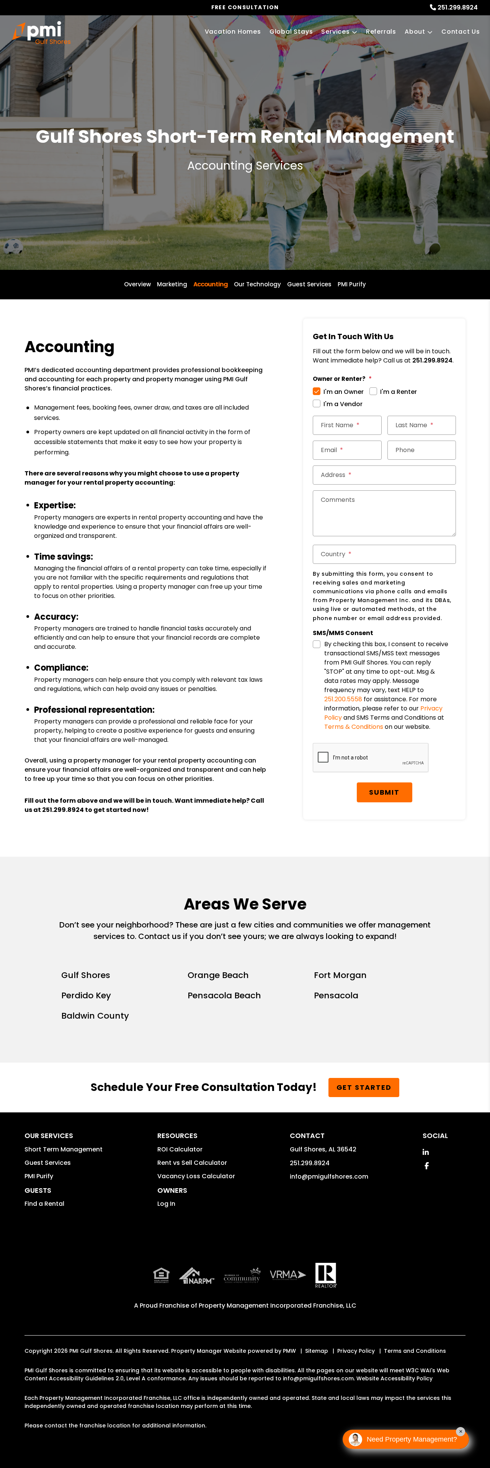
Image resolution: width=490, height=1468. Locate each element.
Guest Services (309, 284)
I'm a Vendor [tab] (343, 404)
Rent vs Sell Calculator (192, 1162)
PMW (289, 1351)
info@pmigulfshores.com (329, 1176)
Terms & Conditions (353, 726)
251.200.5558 (343, 699)
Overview (137, 284)
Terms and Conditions (415, 1351)
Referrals (381, 31)
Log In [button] (166, 1203)
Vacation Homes (233, 31)
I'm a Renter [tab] (398, 391)
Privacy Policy (356, 1351)
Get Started (364, 1087)
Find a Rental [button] (44, 1203)
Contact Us (460, 31)
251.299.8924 (458, 7)
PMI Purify (352, 284)
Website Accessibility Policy (394, 1378)
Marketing (172, 284)
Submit (384, 792)
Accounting (210, 284)
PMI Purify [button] (38, 1176)
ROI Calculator (180, 1149)
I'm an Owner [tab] (343, 391)
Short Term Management (63, 1149)
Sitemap (316, 1351)
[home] (41, 32)
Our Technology (257, 284)
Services (335, 31)
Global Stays (291, 31)
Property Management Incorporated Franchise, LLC (277, 1305)
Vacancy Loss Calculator (196, 1176)
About (415, 31)
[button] (426, 1152)
